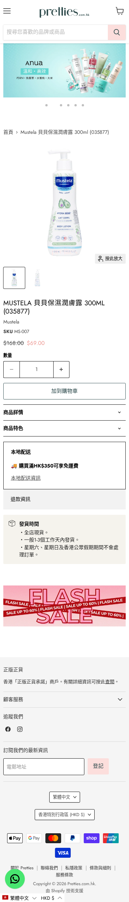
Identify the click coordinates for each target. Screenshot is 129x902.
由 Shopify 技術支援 (64, 890)
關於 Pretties (22, 868)
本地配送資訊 (26, 478)
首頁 (8, 132)
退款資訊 (20, 499)
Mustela (11, 321)
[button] (19, 897)
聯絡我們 (49, 868)
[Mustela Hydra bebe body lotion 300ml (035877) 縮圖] (14, 277)
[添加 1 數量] (62, 369)
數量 (7, 355)
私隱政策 (73, 868)
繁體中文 (61, 797)
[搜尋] (117, 32)
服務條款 (64, 875)
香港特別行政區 (61, 814)
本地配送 (21, 452)
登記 (98, 766)
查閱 (109, 681)
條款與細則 (100, 868)
